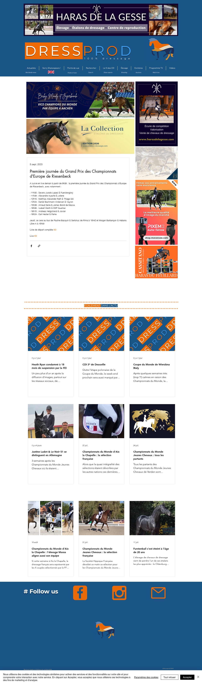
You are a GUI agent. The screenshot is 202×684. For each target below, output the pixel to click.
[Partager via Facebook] (31, 245)
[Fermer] (198, 677)
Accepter (187, 677)
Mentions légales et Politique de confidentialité (38, 669)
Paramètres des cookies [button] (146, 677)
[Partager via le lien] (39, 245)
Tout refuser (169, 677)
